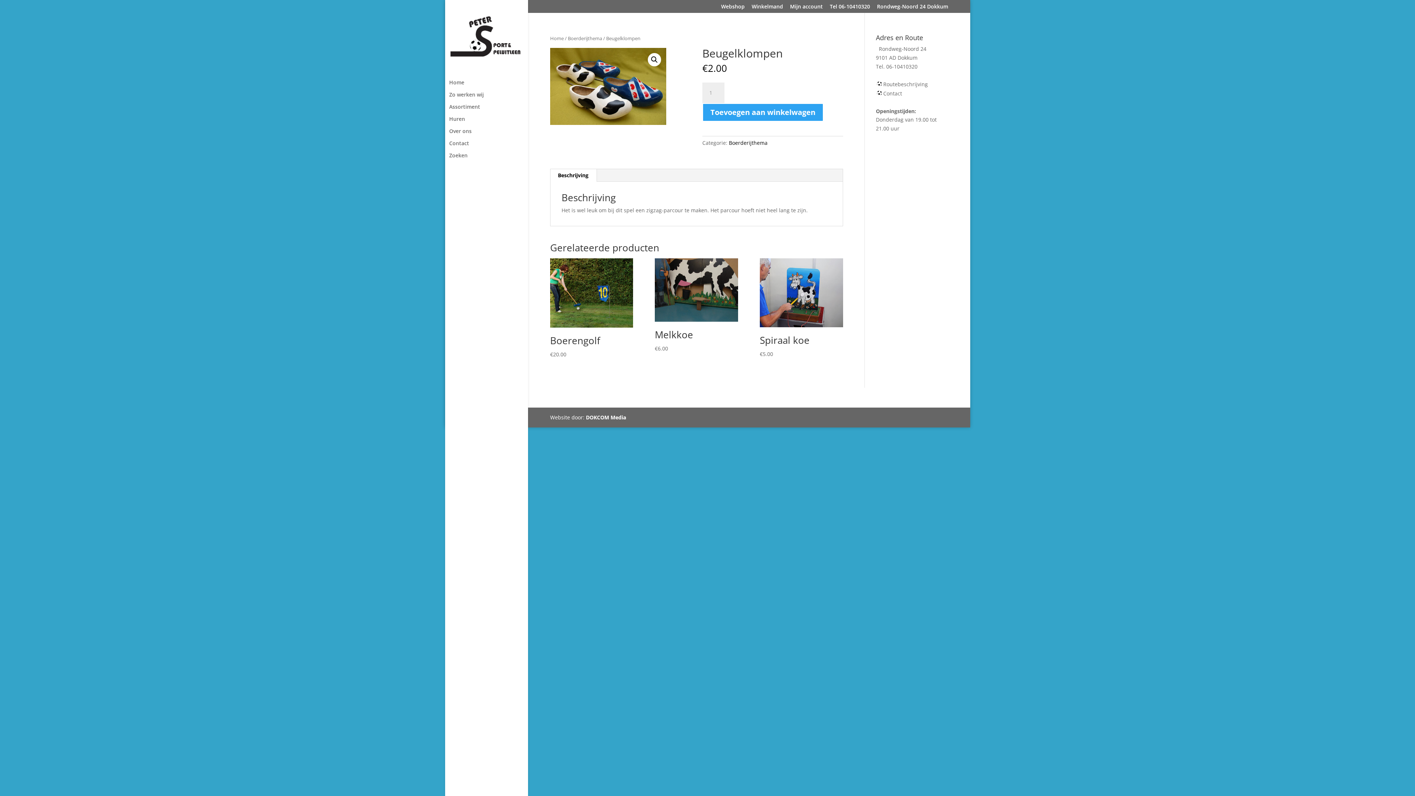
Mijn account (806, 7)
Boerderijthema (585, 38)
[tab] (573, 175)
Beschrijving (573, 175)
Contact (459, 144)
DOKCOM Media (606, 417)
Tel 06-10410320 (850, 7)
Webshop (733, 7)
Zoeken (458, 156)
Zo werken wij (466, 95)
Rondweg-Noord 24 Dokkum (912, 7)
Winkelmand (767, 7)
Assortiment (464, 107)
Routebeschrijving (905, 84)
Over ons (460, 132)
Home (456, 83)
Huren (457, 119)
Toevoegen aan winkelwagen (762, 112)
